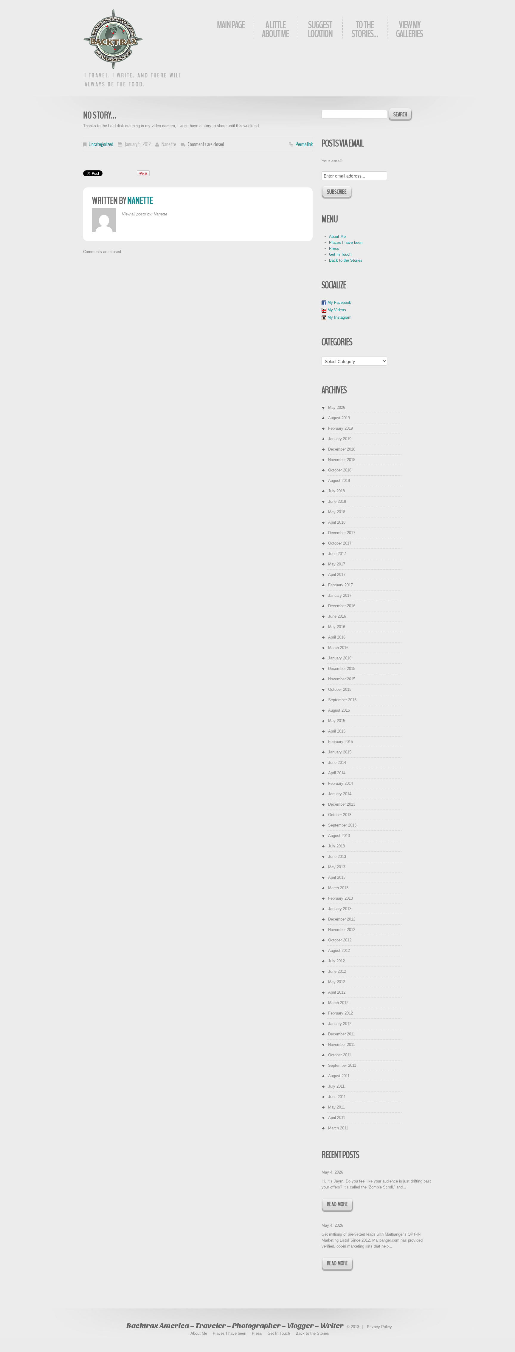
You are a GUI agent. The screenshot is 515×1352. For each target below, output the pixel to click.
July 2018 (336, 491)
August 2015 (339, 710)
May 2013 (336, 867)
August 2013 (339, 835)
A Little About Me (275, 29)
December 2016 (341, 606)
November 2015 (341, 679)
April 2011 (336, 1117)
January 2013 (339, 909)
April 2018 (336, 522)
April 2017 (336, 574)
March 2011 (338, 1128)
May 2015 (336, 721)
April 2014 (336, 773)
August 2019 (339, 418)
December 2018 (341, 449)
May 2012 (336, 982)
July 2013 (336, 846)
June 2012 (337, 971)
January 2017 (339, 595)
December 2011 (341, 1034)
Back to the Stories (345, 260)
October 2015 (339, 689)
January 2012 (339, 1023)
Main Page (231, 25)
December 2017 (341, 533)
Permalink (304, 144)
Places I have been (345, 242)
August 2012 (339, 950)
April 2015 (336, 731)
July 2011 (336, 1086)
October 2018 (339, 470)
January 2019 (339, 439)
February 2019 (340, 428)
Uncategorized (101, 144)
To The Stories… (365, 29)
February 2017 (340, 585)
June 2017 (337, 553)
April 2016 (336, 637)
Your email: (332, 160)
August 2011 (339, 1076)
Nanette (169, 144)
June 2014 (337, 762)
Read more (337, 1204)
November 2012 (341, 929)
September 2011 (342, 1065)
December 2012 (341, 919)
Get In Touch (340, 254)
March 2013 (338, 888)
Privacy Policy (379, 1327)
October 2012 (339, 940)
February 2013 (340, 898)
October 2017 (339, 543)
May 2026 (336, 407)
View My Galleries (409, 29)
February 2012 (340, 1013)
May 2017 (336, 564)
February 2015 (340, 741)
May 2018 (336, 512)
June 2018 (337, 501)
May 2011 (336, 1107)
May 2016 (336, 627)
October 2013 (339, 815)
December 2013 (341, 804)
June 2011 (337, 1096)
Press (334, 248)
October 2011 (339, 1055)
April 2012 (336, 992)
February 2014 (340, 783)
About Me (337, 236)
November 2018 (341, 459)
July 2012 (336, 961)
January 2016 (339, 658)
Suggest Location (320, 29)
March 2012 (338, 1002)
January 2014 (339, 794)
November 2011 (341, 1044)
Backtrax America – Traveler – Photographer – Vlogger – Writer (234, 1325)
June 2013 (337, 856)
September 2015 (342, 700)
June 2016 (337, 616)
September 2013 (342, 825)
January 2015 (339, 752)
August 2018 (339, 480)
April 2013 (336, 877)
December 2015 (341, 668)
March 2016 (338, 647)
